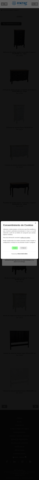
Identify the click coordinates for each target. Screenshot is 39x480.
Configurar (23, 248)
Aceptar (15, 248)
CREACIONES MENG (22, 253)
